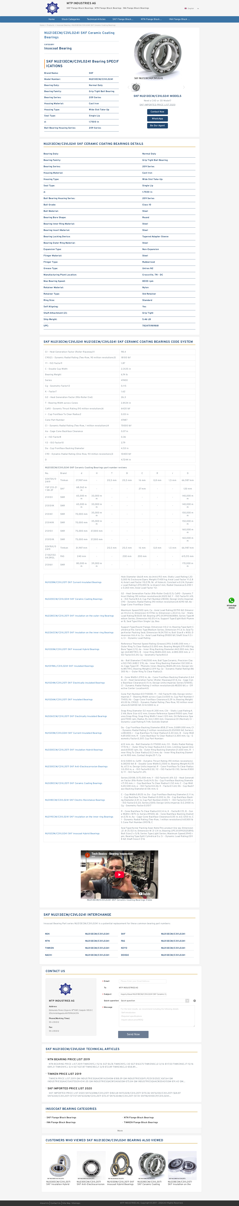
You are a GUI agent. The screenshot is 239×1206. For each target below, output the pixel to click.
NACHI (48, 955)
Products (50, 25)
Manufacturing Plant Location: (60, 275)
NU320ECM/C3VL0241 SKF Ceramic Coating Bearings (73, 599)
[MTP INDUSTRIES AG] (52, 7)
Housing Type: (52, 109)
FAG (123, 941)
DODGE (125, 955)
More (120, 1130)
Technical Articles (96, 19)
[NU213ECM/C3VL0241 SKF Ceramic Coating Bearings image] (157, 55)
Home (52, 19)
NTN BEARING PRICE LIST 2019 (69, 1059)
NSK (47, 934)
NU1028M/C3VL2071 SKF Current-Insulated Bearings (73, 582)
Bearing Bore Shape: (55, 217)
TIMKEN (49, 948)
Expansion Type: (52, 249)
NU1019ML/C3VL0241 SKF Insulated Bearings (69, 666)
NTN (47, 941)
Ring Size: (49, 300)
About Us (44, 1203)
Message (107, 1007)
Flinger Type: (51, 262)
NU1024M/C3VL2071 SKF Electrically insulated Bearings (75, 683)
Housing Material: (54, 103)
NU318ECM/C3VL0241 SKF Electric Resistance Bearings (75, 800)
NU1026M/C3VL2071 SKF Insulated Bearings (69, 699)
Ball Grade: (50, 204)
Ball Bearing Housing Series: (60, 128)
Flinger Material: (53, 255)
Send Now (133, 1034)
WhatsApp (157, 118)
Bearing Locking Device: (57, 236)
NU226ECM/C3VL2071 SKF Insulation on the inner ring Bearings (79, 632)
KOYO (124, 948)
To (105, 988)
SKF (123, 934)
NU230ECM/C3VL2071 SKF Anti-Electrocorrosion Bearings (76, 766)
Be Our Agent (157, 125)
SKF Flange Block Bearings (125, 19)
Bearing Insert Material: (57, 230)
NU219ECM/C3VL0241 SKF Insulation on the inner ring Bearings (79, 817)
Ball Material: (51, 211)
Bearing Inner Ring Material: (59, 224)
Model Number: (52, 79)
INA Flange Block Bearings (181, 19)
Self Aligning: (51, 306)
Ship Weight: (50, 319)
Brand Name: (51, 73)
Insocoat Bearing (63, 25)
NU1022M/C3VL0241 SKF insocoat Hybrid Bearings (72, 833)
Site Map (66, 1203)
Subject (107, 994)
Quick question (111, 1001)
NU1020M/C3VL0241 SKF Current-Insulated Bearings (73, 733)
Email (106, 981)
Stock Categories (71, 19)
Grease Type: (51, 268)
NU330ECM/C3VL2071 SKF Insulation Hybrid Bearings (74, 750)
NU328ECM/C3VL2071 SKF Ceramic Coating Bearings (73, 783)
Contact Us (55, 1203)
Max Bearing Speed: (54, 281)
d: (45, 122)
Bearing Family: (53, 91)
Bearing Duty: (51, 85)
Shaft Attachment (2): (55, 313)
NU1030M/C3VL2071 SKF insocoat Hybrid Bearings (72, 649)
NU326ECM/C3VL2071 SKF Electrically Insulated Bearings (76, 716)
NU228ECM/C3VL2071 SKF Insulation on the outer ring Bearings (79, 616)
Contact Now (157, 111)
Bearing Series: (52, 97)
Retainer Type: (52, 294)
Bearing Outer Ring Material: (59, 243)
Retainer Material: (54, 287)
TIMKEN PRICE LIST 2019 (64, 1074)
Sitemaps (76, 1203)
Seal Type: (50, 115)
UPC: (46, 325)
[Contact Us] (232, 603)
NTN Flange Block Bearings (153, 19)
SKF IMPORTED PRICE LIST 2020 (157, 105)
